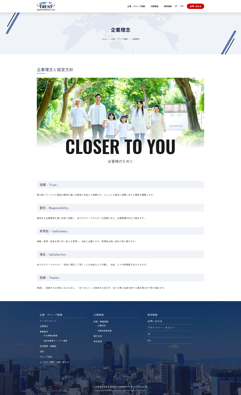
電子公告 (98, 335)
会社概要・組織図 (48, 346)
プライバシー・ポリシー (161, 327)
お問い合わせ (195, 6)
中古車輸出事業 (50, 335)
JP (176, 6)
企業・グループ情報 (136, 6)
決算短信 (102, 325)
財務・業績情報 (101, 321)
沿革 (42, 351)
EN (181, 6)
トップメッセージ (48, 320)
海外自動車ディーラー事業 (55, 340)
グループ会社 (46, 356)
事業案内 (44, 331)
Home (104, 39)
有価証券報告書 (104, 330)
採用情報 (168, 6)
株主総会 (98, 341)
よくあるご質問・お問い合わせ (54, 362)
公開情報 (154, 6)
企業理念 (44, 326)
